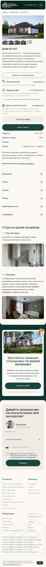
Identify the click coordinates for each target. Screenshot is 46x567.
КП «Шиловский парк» (9, 508)
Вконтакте (31, 530)
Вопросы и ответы (8, 524)
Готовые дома (7, 499)
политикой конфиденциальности (23, 456)
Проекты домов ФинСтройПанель (13, 487)
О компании (32, 484)
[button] (30, 5)
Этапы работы (7, 521)
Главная (4, 12)
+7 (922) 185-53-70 (34, 514)
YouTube (30, 528)
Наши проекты (13, 12)
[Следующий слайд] (40, 27)
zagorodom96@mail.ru (35, 516)
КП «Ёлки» (5, 505)
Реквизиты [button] (5, 527)
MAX (29, 525)
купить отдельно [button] (26, 163)
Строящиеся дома (8, 496)
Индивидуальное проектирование (13, 502)
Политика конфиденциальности (13, 530)
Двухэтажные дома (8, 493)
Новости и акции (33, 490)
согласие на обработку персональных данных (23, 455)
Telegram (31, 522)
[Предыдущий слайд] (5, 27)
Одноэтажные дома (9, 490)
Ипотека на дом (7, 518)
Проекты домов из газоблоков (12, 484)
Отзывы (30, 487)
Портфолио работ (34, 493)
